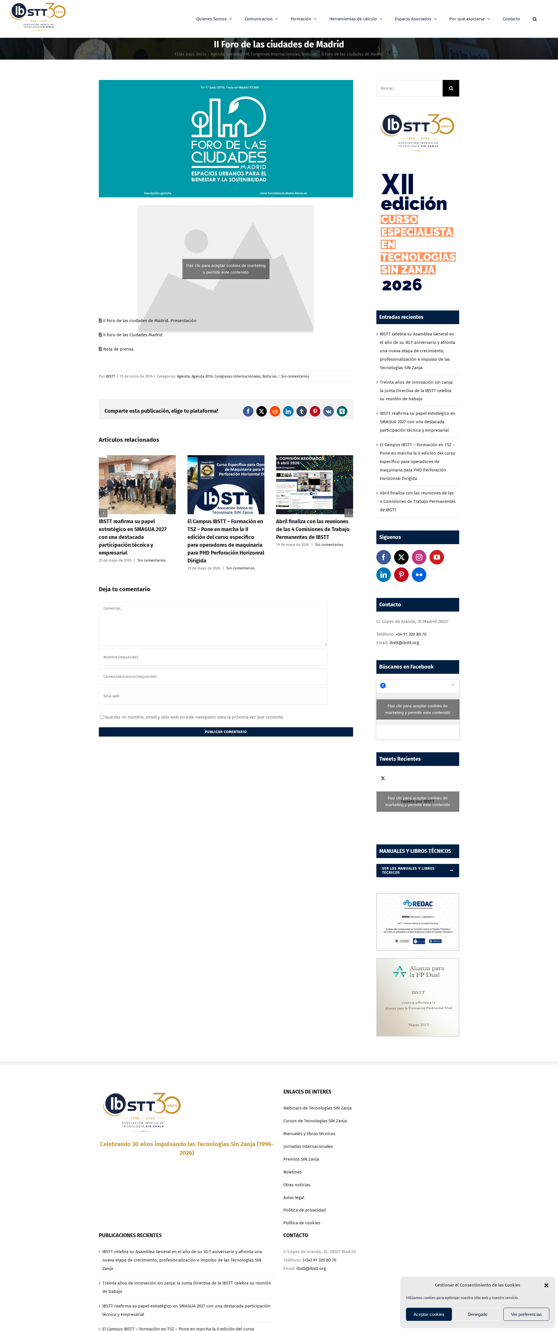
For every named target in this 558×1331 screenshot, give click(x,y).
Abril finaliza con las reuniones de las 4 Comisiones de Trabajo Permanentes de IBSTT (224, 529)
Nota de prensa (118, 349)
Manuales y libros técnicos (309, 1133)
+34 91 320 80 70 (411, 634)
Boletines (292, 1172)
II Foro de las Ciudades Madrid (132, 334)
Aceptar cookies (429, 1314)
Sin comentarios (295, 376)
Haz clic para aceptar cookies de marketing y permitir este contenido (226, 268)
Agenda (183, 376)
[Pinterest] (401, 574)
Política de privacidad (304, 1210)
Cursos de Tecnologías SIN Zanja (315, 1120)
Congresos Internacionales (237, 376)
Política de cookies (301, 1222)
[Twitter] (401, 557)
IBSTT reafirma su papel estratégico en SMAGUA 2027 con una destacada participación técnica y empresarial (417, 422)
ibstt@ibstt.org (404, 642)
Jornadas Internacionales (308, 1146)
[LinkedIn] (383, 574)
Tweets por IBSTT (417, 801)
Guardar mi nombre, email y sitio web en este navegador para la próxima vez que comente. (194, 717)
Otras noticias (296, 1184)
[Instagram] (419, 557)
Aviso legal (293, 1197)
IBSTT (110, 376)
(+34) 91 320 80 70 (319, 1260)
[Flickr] (419, 574)
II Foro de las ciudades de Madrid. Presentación (149, 320)
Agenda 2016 (202, 376)
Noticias (269, 376)
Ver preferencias (526, 1314)
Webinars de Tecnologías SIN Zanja (317, 1108)
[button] (546, 1285)
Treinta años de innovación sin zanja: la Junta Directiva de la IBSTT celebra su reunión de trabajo (416, 391)
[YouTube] (437, 557)
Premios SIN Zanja (301, 1159)
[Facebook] (383, 557)
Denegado (477, 1314)
